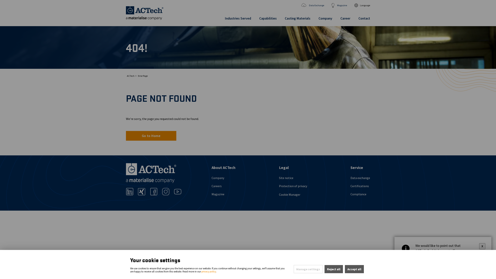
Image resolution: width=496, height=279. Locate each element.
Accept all (354, 269)
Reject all (333, 269)
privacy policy (209, 271)
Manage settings (308, 269)
